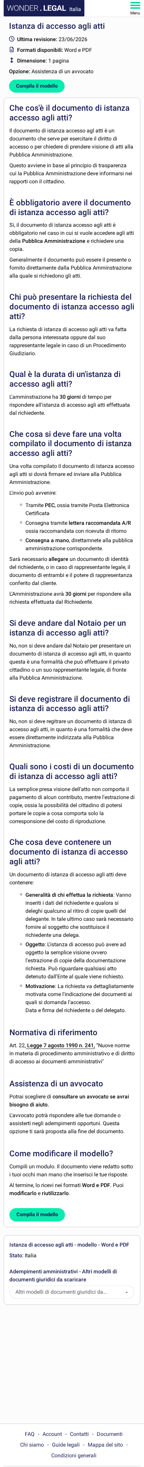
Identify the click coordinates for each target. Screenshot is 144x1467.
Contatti (79, 1434)
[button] (126, 1292)
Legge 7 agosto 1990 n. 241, (60, 1045)
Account (52, 1434)
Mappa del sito (105, 1445)
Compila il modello (37, 86)
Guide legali (66, 1445)
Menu (135, 13)
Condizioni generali (73, 1455)
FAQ (29, 1434)
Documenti (110, 1434)
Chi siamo (32, 1445)
